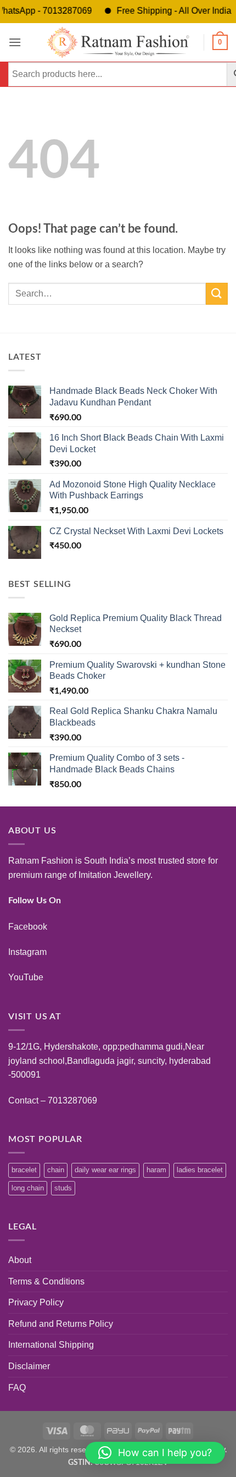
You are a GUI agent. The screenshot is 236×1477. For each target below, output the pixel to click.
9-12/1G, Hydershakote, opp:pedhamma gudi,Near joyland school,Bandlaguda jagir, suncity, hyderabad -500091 (109, 1060)
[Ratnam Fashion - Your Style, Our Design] (118, 42)
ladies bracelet (200, 1170)
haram (156, 1170)
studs (63, 1188)
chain (55, 1170)
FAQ (17, 1387)
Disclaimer (29, 1366)
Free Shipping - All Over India (166, 10)
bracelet (24, 1170)
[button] (14, 42)
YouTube (25, 977)
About (19, 1260)
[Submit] (217, 293)
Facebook (27, 926)
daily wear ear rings (105, 1170)
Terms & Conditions (46, 1281)
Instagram (27, 952)
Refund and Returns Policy (60, 1323)
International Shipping (51, 1344)
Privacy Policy (36, 1302)
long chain (28, 1188)
